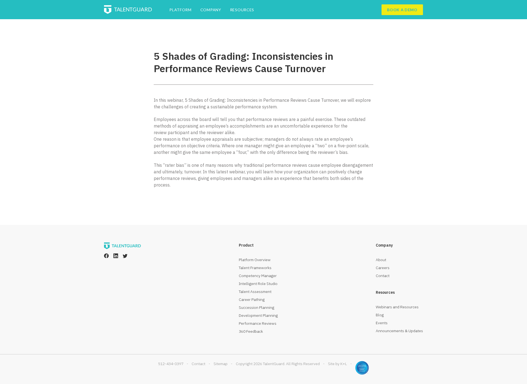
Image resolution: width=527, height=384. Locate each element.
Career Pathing (252, 299)
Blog (380, 314)
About (381, 259)
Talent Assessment (255, 291)
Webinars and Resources (397, 306)
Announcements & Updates (399, 330)
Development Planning (258, 315)
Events (382, 322)
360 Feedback (251, 331)
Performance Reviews (257, 323)
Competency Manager (258, 275)
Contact (382, 275)
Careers (382, 267)
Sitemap (221, 363)
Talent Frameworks (255, 267)
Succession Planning (256, 307)
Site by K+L (337, 363)
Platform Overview (255, 259)
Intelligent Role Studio (258, 283)
